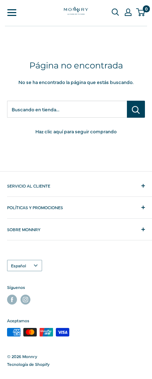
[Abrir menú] (12, 12)
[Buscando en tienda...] (136, 109)
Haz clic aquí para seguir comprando (76, 131)
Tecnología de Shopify (28, 364)
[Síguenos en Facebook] (12, 300)
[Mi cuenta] (128, 12)
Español (18, 265)
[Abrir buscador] (115, 12)
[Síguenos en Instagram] (25, 300)
